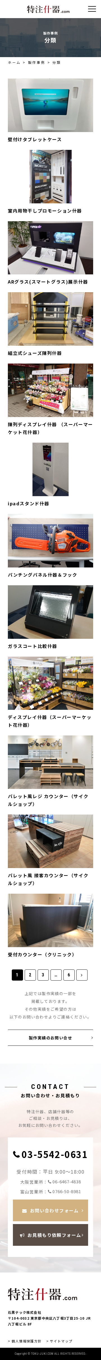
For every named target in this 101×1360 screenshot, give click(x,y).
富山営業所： (50, 1191)
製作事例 (36, 62)
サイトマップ (61, 1341)
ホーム (14, 62)
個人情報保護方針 (27, 1341)
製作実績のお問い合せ (50, 1037)
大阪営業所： (50, 1182)
